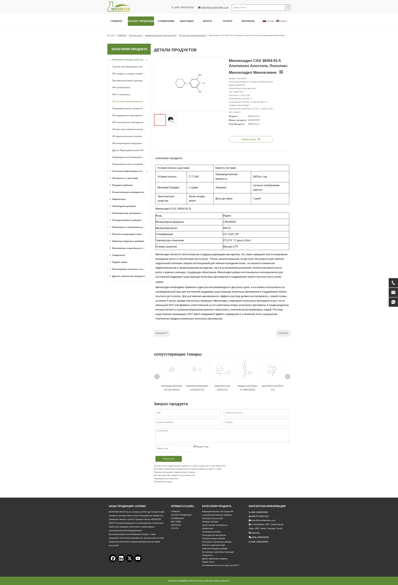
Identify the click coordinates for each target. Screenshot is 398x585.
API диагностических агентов (127, 136)
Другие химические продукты (128, 276)
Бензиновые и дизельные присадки (130, 248)
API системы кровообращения (127, 101)
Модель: (233, 116)
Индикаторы (119, 199)
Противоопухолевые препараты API (130, 80)
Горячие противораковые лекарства (130, 66)
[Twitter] (129, 558)
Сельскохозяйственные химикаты (130, 171)
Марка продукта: (238, 120)
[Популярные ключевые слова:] (288, 7)
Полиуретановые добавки (126, 220)
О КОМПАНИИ (177, 518)
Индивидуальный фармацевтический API (130, 157)
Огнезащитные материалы (126, 213)
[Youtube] (138, 558)
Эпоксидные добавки (124, 206)
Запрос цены (248, 139)
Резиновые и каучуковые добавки (130, 227)
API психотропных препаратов (127, 122)
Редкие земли (119, 262)
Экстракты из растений (125, 178)
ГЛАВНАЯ (175, 511)
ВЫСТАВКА (176, 522)
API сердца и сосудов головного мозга (130, 73)
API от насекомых (121, 94)
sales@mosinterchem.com (215, 7)
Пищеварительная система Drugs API (130, 108)
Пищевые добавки (122, 185)
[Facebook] (112, 558)
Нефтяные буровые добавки (128, 241)
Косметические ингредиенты (128, 192)
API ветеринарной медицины (127, 143)
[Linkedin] (121, 558)
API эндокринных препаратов (127, 115)
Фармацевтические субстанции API (130, 59)
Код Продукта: (237, 124)
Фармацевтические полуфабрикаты (130, 164)
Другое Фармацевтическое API (127, 150)
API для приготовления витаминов (129, 129)
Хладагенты (118, 255)
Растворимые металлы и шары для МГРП (130, 269)
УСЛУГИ (175, 528)
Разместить (169, 458)
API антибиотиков (121, 87)
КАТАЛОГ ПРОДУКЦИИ (181, 515)
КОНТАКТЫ (176, 525)
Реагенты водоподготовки (126, 234)
